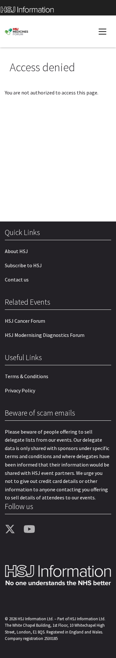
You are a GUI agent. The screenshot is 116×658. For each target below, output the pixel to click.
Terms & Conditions (26, 376)
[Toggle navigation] (102, 31)
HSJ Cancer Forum (25, 321)
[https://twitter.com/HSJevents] (12, 529)
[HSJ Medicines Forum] (24, 31)
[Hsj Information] (58, 7)
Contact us (17, 279)
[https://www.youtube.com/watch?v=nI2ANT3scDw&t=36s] (31, 529)
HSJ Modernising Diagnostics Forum (44, 335)
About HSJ (16, 251)
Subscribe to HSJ (23, 265)
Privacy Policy (20, 390)
